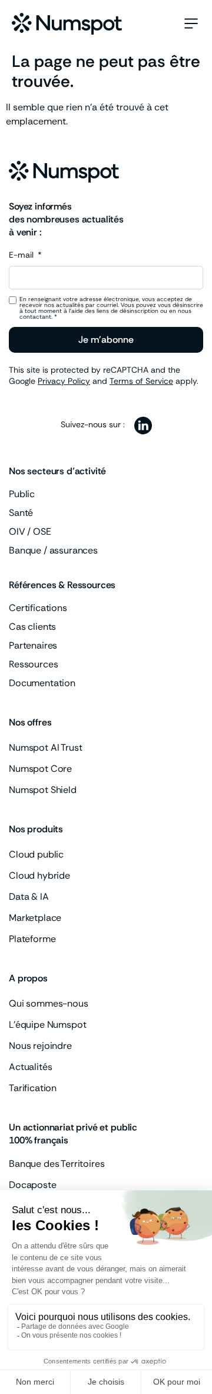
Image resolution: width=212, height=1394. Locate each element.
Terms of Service (141, 381)
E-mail (22, 255)
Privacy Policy (64, 381)
